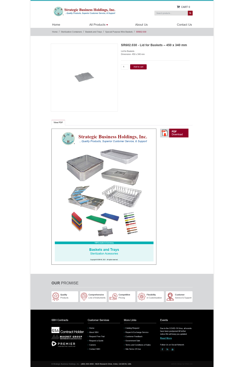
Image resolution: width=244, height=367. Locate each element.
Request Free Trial (96, 336)
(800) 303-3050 (87, 364)
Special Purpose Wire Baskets (119, 32)
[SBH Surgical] (84, 11)
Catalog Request (132, 328)
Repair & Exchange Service (136, 332)
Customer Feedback (133, 336)
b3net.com (189, 364)
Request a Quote (96, 341)
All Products (97, 24)
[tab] (58, 122)
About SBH (93, 332)
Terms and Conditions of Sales (138, 345)
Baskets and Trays (93, 32)
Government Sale (132, 341)
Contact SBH (94, 349)
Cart (185, 7)
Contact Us (184, 24)
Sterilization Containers (71, 32)
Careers (92, 345)
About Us (141, 24)
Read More (166, 338)
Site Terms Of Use (133, 349)
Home (56, 24)
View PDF (58, 123)
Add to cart (138, 67)
